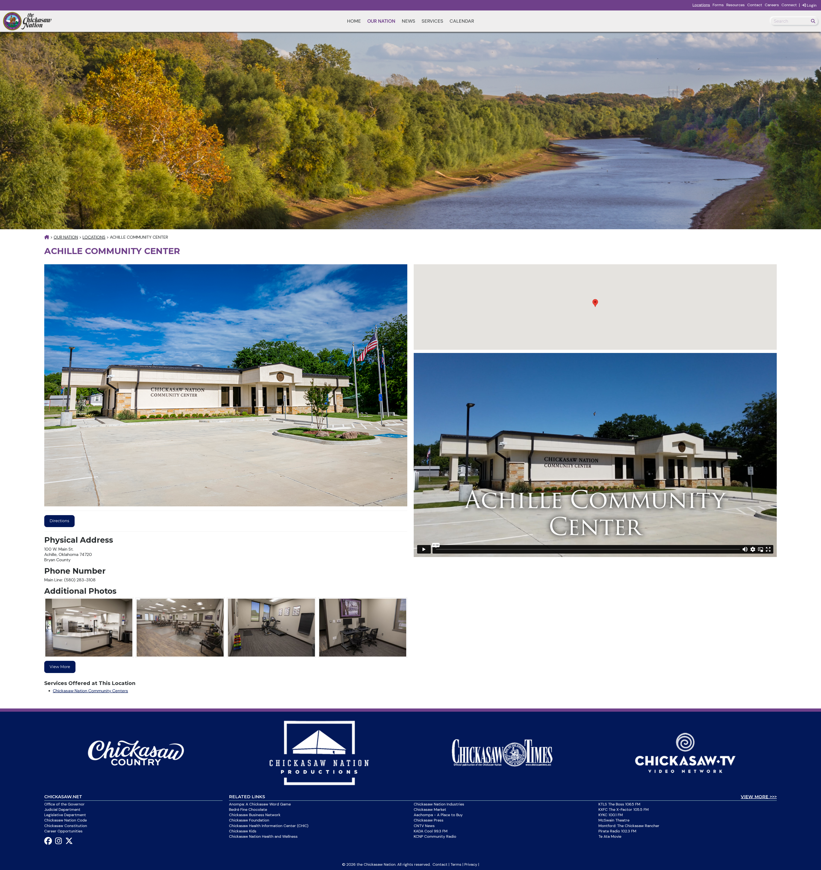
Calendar (462, 21)
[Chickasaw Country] (136, 752)
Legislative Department (65, 814)
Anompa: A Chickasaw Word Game (260, 804)
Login (811, 5)
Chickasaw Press (428, 820)
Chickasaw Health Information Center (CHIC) (268, 825)
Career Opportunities (63, 831)
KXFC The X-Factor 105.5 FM (623, 809)
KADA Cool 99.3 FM (430, 831)
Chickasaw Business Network (255, 814)
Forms (718, 4)
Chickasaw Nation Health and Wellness (263, 836)
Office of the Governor (64, 804)
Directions (59, 521)
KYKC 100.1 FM (610, 814)
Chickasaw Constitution (65, 825)
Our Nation (381, 21)
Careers (772, 4)
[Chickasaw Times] (502, 752)
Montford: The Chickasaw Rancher (628, 825)
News (408, 21)
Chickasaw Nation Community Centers (90, 691)
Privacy (470, 864)
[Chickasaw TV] (685, 752)
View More (60, 666)
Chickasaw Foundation (249, 820)
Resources (735, 4)
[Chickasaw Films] (319, 752)
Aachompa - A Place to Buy (438, 814)
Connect (789, 4)
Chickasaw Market (430, 809)
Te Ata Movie (609, 836)
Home (354, 21)
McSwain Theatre (613, 820)
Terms (455, 864)
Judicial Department (62, 809)
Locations (701, 4)
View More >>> (759, 796)
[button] (595, 303)
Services (432, 21)
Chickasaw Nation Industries (439, 804)
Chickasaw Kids (242, 831)
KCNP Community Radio (435, 836)
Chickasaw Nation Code (65, 820)
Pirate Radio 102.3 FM (617, 831)
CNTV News (424, 825)
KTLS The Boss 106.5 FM (619, 804)
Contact (754, 4)
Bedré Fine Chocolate (248, 809)
